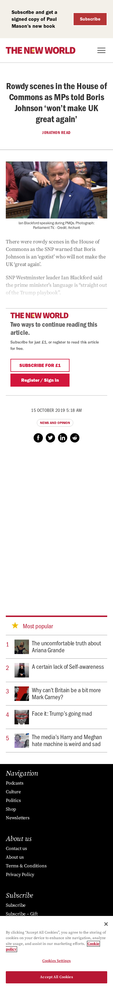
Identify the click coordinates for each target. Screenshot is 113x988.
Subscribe (90, 19)
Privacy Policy (20, 874)
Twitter (50, 437)
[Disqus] (56, 523)
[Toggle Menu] (101, 50)
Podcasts (14, 783)
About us (14, 857)
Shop (11, 809)
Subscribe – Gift (22, 914)
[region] (56, 952)
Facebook (38, 437)
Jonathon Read (56, 132)
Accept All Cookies (56, 977)
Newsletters (18, 818)
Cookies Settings (56, 960)
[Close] (106, 924)
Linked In (62, 437)
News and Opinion (55, 423)
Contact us (16, 848)
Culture (13, 792)
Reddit (74, 437)
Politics (13, 800)
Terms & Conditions (26, 866)
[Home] (40, 50)
